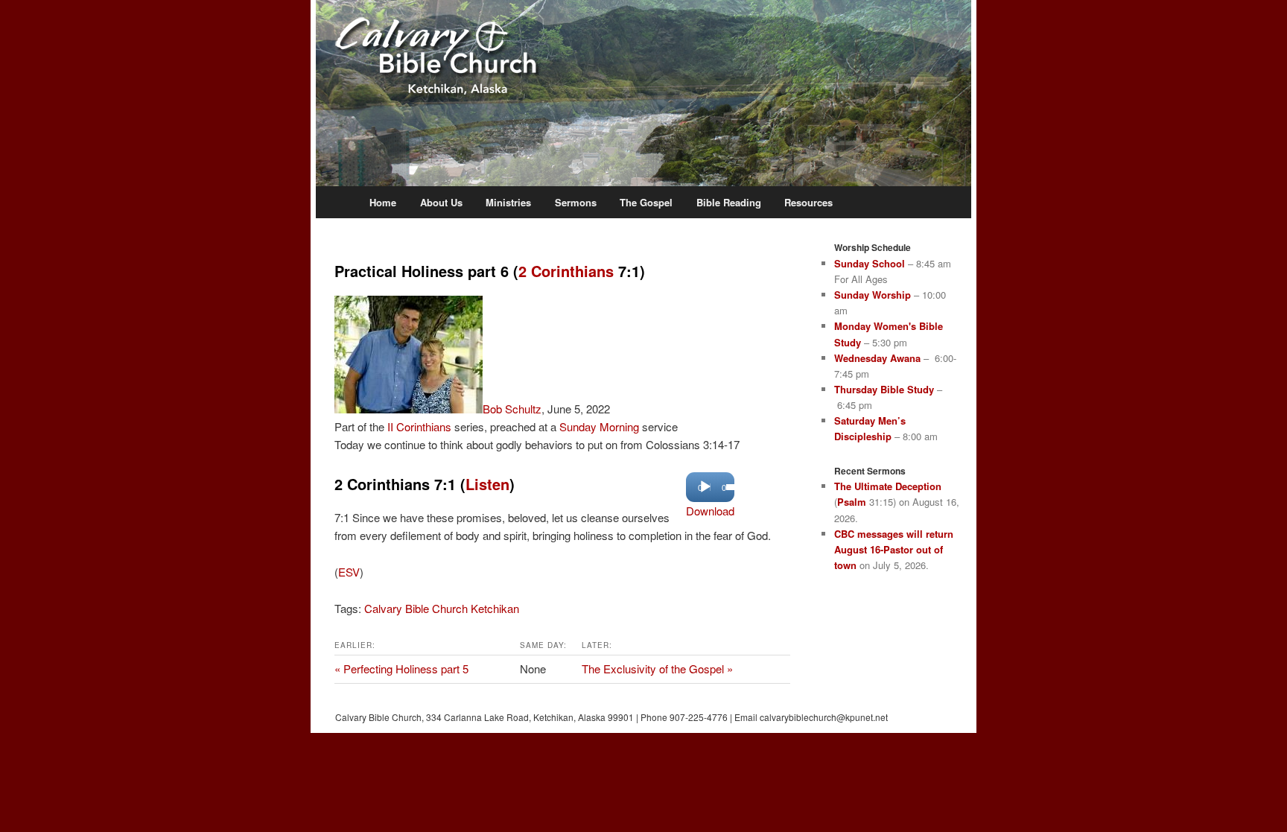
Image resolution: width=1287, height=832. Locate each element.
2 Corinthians (566, 271)
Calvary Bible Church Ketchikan (441, 608)
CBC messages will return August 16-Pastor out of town (893, 549)
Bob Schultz (512, 408)
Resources (808, 202)
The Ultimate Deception (887, 486)
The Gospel (646, 202)
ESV (349, 571)
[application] (710, 487)
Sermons (576, 202)
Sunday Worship (872, 295)
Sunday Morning (599, 426)
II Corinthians (419, 426)
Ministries (508, 202)
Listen (487, 484)
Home (382, 202)
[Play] (705, 487)
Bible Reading (728, 202)
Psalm (851, 502)
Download (710, 510)
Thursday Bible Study (884, 389)
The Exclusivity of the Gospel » (657, 668)
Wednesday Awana (877, 358)
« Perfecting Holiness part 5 (401, 668)
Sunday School (869, 263)
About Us (441, 202)
